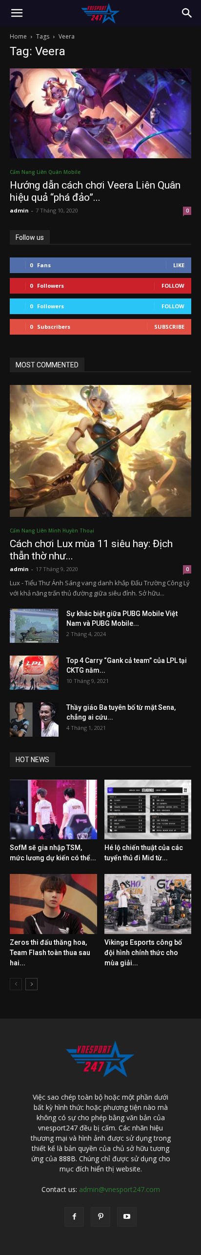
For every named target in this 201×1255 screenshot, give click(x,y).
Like (178, 265)
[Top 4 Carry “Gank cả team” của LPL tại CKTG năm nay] (34, 673)
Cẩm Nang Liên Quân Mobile (45, 172)
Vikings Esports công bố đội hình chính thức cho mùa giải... (143, 952)
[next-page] (31, 984)
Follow (172, 285)
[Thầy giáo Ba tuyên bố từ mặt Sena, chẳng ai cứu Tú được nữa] (34, 719)
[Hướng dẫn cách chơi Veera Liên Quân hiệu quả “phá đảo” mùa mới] (100, 113)
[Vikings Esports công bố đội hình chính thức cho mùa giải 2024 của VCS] (148, 904)
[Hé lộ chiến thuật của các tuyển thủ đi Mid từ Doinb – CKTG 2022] (148, 810)
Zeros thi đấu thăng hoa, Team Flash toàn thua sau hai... (50, 952)
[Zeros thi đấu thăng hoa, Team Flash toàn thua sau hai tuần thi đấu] (53, 904)
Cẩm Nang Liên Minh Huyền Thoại (52, 530)
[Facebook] (74, 1217)
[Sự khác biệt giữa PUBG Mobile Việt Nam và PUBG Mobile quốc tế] (34, 626)
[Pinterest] (100, 1217)
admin (19, 210)
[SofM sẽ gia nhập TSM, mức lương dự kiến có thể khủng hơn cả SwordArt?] (53, 810)
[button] (16, 13)
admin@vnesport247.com (119, 1189)
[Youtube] (127, 1217)
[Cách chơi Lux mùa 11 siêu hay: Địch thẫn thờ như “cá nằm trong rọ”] (100, 451)
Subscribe (169, 326)
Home (18, 36)
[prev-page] (16, 984)
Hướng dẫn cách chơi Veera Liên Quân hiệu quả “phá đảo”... (95, 191)
